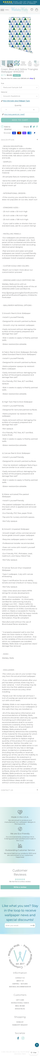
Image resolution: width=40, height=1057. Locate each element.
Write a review (20, 887)
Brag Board (20, 1006)
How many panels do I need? (14, 114)
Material (4, 92)
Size (2, 83)
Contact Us (20, 978)
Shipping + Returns (20, 984)
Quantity (18, 105)
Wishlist (19, 1022)
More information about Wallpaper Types (16, 101)
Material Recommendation (20, 987)
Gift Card (20, 1000)
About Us (20, 981)
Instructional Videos (20, 1003)
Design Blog (20, 1009)
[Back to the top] (37, 1045)
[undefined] (4, 38)
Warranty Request (20, 1025)
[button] (37, 9)
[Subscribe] (32, 925)
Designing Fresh (20, 1054)
